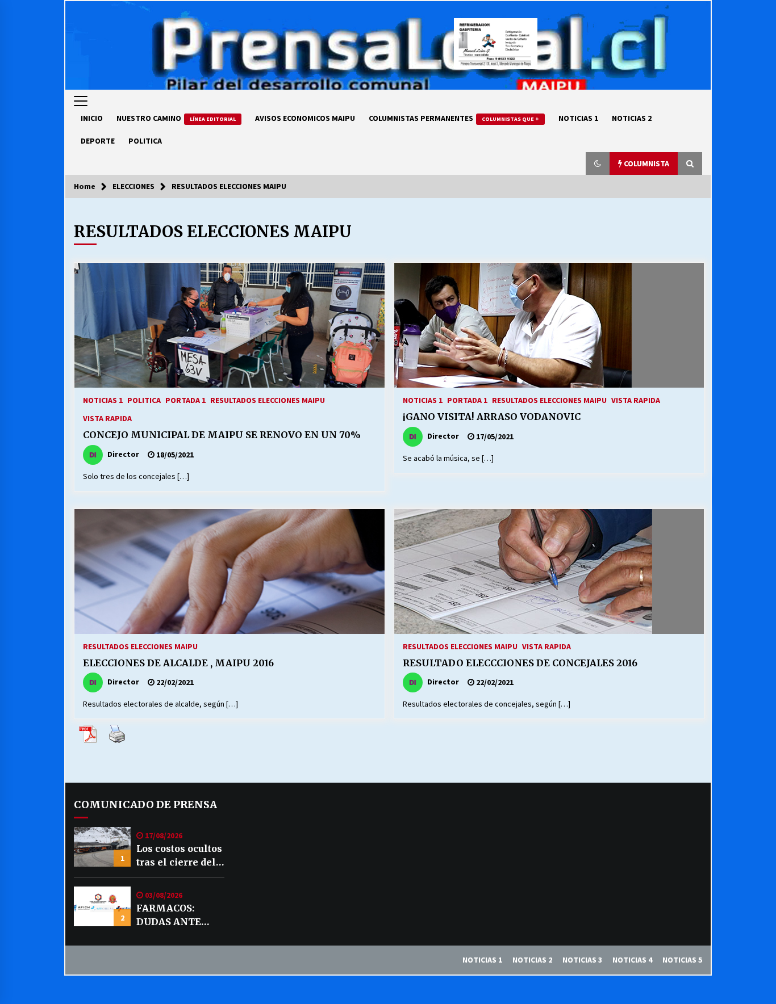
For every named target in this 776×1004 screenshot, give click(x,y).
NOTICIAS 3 (582, 960)
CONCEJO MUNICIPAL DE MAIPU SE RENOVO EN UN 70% (222, 434)
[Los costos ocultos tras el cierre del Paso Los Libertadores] (102, 847)
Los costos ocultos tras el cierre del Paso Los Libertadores (179, 856)
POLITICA (145, 141)
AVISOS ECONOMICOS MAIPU (305, 118)
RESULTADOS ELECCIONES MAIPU (267, 399)
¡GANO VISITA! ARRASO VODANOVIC (492, 416)
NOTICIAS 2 (632, 118)
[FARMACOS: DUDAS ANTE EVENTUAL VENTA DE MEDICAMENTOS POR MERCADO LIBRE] (102, 906)
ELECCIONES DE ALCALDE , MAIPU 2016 (178, 663)
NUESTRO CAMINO (176, 118)
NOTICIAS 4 (632, 960)
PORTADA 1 (185, 399)
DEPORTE (98, 141)
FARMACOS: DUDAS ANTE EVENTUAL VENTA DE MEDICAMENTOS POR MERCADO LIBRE (179, 915)
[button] (598, 163)
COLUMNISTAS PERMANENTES (454, 118)
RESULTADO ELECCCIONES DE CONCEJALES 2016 (520, 663)
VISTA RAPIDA (107, 417)
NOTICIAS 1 (578, 118)
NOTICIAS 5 (682, 960)
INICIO (92, 118)
